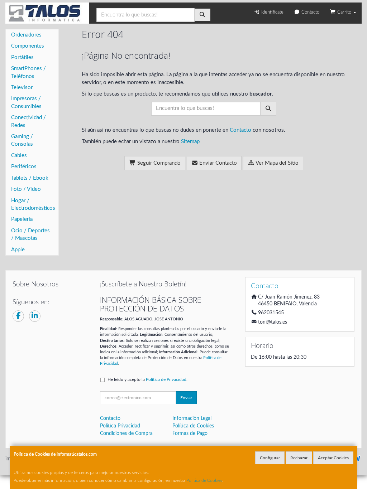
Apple (18, 249)
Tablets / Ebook (29, 178)
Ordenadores (26, 35)
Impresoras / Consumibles (26, 102)
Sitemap (190, 141)
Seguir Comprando (158, 163)
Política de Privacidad (166, 379)
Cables (19, 155)
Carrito (344, 12)
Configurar (270, 458)
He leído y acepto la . (147, 379)
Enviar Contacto (217, 163)
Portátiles (22, 57)
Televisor (22, 87)
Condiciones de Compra (126, 433)
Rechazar (299, 458)
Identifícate (271, 12)
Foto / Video (26, 189)
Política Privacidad (120, 426)
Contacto (309, 12)
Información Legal (191, 418)
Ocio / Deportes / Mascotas (30, 234)
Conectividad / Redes (28, 121)
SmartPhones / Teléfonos (28, 72)
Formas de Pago (190, 433)
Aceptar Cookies (333, 458)
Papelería (22, 219)
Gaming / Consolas (22, 140)
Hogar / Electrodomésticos (33, 204)
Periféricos (24, 166)
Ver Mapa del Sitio (276, 163)
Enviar (186, 398)
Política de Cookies (204, 480)
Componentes (27, 46)
